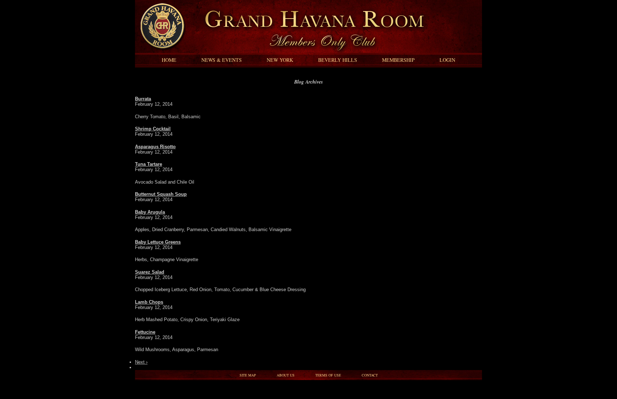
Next (141, 362)
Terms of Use (328, 375)
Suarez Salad (149, 272)
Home (169, 59)
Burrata (143, 98)
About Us (286, 375)
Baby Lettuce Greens (158, 242)
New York (280, 59)
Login (447, 59)
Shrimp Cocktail (153, 128)
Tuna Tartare (148, 164)
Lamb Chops (149, 302)
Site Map (248, 375)
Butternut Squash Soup (161, 194)
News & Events (221, 59)
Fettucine (145, 332)
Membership (398, 59)
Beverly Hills (337, 59)
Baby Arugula (150, 212)
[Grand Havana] (160, 51)
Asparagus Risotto (155, 146)
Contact (370, 375)
